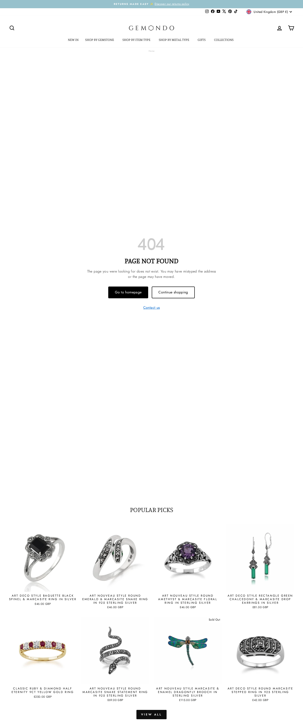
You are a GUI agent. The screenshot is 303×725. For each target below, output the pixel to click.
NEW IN (73, 40)
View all (151, 714)
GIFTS (202, 40)
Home (152, 51)
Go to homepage (128, 292)
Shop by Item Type (136, 40)
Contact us (151, 307)
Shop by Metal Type (174, 40)
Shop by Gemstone (100, 40)
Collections (224, 40)
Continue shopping (173, 292)
